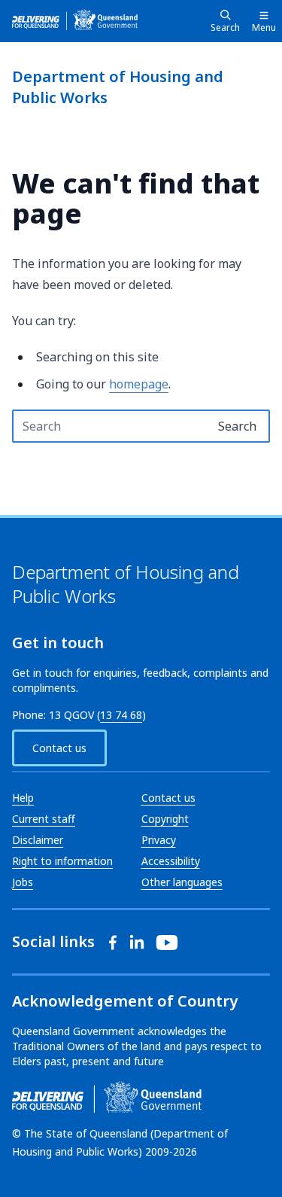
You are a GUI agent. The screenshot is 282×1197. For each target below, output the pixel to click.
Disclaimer (37, 840)
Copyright (165, 819)
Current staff (43, 819)
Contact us (59, 748)
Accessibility (170, 861)
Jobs (22, 882)
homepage (138, 384)
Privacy (158, 840)
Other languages (182, 882)
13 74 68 (121, 715)
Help (23, 797)
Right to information (62, 861)
